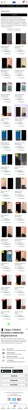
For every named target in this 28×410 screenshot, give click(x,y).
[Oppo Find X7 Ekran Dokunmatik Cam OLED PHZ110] (7, 207)
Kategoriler (14, 380)
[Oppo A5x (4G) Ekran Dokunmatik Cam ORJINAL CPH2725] (7, 304)
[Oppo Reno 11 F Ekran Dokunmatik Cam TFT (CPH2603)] (7, 183)
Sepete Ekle (7, 53)
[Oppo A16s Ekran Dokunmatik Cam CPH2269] (21, 111)
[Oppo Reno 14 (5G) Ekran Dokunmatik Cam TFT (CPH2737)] (7, 159)
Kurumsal (14, 376)
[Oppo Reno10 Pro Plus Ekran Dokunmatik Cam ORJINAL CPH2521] (21, 232)
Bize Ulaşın (14, 385)
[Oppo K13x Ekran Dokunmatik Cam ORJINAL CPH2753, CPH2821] (7, 280)
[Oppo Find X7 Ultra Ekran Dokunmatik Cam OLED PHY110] (21, 183)
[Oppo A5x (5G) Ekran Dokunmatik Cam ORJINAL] (21, 280)
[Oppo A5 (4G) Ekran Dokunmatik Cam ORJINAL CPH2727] (21, 304)
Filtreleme (10, 29)
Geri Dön (14, 15)
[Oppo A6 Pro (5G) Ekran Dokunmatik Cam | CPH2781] (21, 207)
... (16, 324)
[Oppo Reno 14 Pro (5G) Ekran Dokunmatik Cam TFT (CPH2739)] (7, 135)
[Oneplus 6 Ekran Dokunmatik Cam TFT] (21, 63)
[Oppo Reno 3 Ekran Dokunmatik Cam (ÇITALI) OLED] (7, 256)
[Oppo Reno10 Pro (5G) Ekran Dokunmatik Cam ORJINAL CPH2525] (21, 256)
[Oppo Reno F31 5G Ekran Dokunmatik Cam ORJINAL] (21, 39)
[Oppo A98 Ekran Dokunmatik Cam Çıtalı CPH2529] (7, 87)
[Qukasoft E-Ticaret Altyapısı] (14, 403)
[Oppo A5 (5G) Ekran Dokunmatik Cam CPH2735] (7, 111)
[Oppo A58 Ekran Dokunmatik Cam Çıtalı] (21, 87)
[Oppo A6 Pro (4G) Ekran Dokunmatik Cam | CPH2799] (7, 232)
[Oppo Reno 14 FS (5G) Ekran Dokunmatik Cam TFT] (21, 135)
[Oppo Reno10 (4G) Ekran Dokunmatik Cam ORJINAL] (7, 63)
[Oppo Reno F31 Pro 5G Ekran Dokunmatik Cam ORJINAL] (7, 39)
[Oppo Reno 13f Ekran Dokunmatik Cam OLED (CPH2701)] (21, 159)
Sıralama (17, 29)
